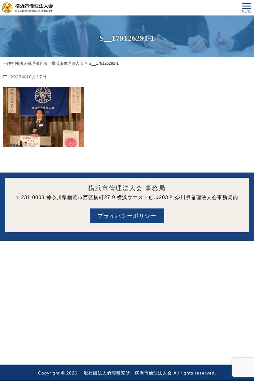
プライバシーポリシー (127, 216)
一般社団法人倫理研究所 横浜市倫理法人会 (125, 372)
